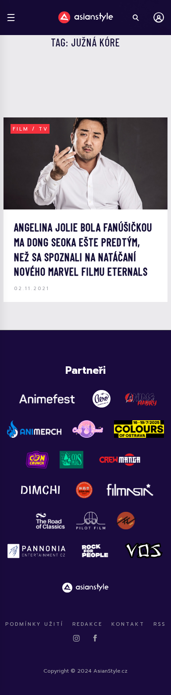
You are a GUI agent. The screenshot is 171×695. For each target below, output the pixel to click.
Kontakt (128, 624)
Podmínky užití (34, 624)
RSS (159, 624)
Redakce (87, 624)
